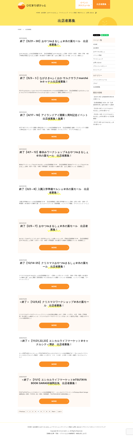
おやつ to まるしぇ (52, 12)
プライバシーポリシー (100, 66)
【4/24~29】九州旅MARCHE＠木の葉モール (103, 98)
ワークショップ (63, 12)
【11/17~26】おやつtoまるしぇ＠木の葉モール (103, 123)
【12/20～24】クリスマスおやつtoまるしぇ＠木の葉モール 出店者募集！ (103, 116)
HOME (38, 12)
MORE (54, 63)
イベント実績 (73, 12)
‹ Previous (22, 411)
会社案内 (43, 12)
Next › (54, 411)
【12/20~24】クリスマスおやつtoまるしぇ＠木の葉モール (103, 109)
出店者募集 (101, 4)
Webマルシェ (81, 12)
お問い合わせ (90, 12)
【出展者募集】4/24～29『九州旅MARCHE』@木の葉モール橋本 (103, 104)
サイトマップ (97, 70)
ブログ (95, 83)
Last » (60, 411)
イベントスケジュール (84, 4)
